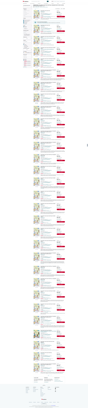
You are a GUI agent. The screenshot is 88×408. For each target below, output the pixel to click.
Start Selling (63, 3)
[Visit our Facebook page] (55, 388)
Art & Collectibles (46, 3)
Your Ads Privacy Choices (42, 393)
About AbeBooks (42, 388)
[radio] (23, 28)
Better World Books (44, 285)
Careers (41, 390)
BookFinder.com (44, 403)
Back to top (44, 385)
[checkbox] (23, 9)
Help (63, 1)
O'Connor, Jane (43, 11)
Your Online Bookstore (44, 65)
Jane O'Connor (40, 22)
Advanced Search (25, 3)
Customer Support (49, 389)
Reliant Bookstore (44, 100)
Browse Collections (32, 3)
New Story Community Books (45, 358)
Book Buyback (34, 390)
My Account (58, 1)
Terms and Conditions (53, 405)
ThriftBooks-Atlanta (44, 161)
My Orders (27, 391)
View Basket (27, 392)
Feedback (87, 145)
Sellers (58, 3)
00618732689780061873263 (48, 28)
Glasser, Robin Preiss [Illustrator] (49, 49)
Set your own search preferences (58, 381)
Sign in (55, 1)
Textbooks (52, 3)
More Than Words (44, 125)
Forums (41, 391)
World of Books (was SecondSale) (46, 16)
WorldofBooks (44, 370)
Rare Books (39, 3)
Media (41, 389)
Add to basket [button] (61, 16)
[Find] (47, 1)
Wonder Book (43, 297)
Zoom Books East (44, 76)
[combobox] (39, 1)
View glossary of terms (57, 380)
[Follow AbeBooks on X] (55, 390)
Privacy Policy (41, 392)
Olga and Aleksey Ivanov (45, 22)
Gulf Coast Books (44, 54)
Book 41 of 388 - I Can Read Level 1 (46, 14)
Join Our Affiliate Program (35, 389)
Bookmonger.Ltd (44, 137)
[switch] (24, 52)
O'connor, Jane (42, 353)
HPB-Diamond (43, 247)
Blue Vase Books (44, 259)
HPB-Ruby (43, 222)
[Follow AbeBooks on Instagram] (55, 391)
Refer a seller (34, 391)
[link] (64, 8)
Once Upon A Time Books (45, 184)
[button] (34, 8)
